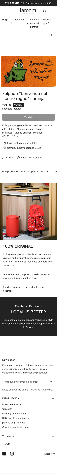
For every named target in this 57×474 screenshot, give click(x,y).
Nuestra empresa (11, 404)
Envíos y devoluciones (14, 413)
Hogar (5, 19)
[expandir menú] (4, 11)
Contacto (7, 408)
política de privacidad (13, 422)
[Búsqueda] (44, 11)
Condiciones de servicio (15, 427)
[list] (28, 59)
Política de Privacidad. (41, 389)
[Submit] (50, 381)
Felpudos (19, 19)
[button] (51, 11)
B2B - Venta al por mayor (15, 418)
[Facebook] (4, 454)
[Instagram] (12, 454)
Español (48, 453)
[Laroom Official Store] (28, 11)
